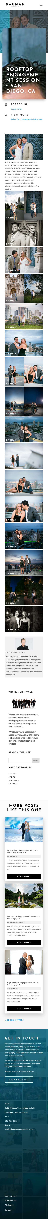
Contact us (18, 1079)
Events (11, 777)
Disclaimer (9, 1205)
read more (24, 876)
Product (12, 774)
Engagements (16, 109)
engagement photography (32, 119)
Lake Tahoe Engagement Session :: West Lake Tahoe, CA (22, 851)
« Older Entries (14, 1020)
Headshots (13, 780)
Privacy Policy (10, 1200)
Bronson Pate (15, 653)
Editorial (13, 784)
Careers (8, 1210)
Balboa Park (15, 119)
